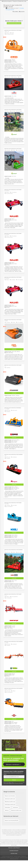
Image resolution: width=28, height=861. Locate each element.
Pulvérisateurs (7, 807)
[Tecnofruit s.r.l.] (14, 133)
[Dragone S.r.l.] (14, 481)
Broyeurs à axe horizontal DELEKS (11, 820)
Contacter (14, 349)
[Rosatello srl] (14, 92)
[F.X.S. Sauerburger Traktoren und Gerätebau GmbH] (14, 620)
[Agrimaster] (14, 668)
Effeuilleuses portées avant (10, 801)
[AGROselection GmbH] (14, 574)
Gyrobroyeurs (15, 807)
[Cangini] (14, 390)
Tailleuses (7, 810)
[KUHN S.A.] (14, 715)
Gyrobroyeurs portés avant (10, 798)
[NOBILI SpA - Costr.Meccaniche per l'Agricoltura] (14, 529)
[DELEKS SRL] (14, 56)
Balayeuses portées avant (16, 810)
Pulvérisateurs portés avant (10, 804)
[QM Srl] (14, 345)
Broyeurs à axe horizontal (10, 795)
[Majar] (14, 216)
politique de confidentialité (18, 782)
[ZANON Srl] (14, 434)
